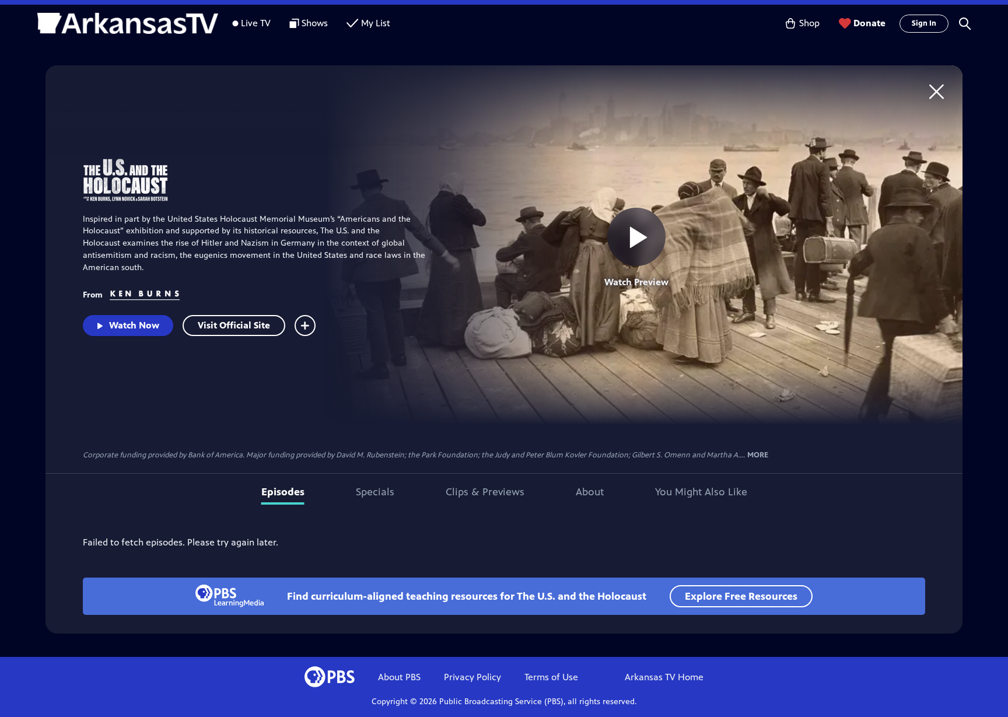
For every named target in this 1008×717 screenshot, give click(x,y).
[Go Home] (936, 91)
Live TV (256, 23)
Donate (869, 23)
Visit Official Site (234, 325)
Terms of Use (551, 677)
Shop (809, 23)
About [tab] (590, 491)
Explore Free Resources (741, 596)
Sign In (924, 23)
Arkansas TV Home (664, 677)
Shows (315, 23)
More (757, 455)
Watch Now (134, 325)
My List (375, 23)
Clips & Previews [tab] (485, 491)
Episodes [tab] (282, 491)
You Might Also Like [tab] (701, 491)
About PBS (399, 677)
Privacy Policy (472, 677)
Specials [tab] (375, 491)
